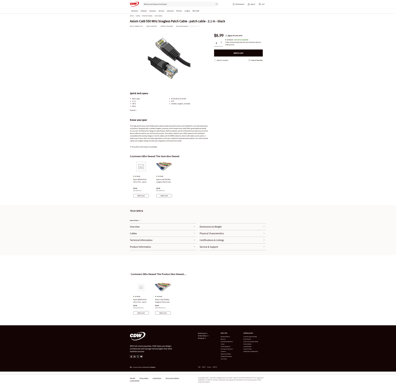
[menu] (238, 4)
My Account (202, 333)
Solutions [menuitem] (152, 11)
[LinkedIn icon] (134, 356)
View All (133, 110)
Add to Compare (222, 60)
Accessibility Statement (227, 341)
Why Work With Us (225, 336)
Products (201, 338)
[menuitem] (234, 4)
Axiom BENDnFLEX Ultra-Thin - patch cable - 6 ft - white (139, 300)
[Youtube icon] (141, 356)
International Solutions (227, 349)
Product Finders (247, 349)
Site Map (132, 378)
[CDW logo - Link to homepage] (134, 4)
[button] (261, 4)
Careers (223, 344)
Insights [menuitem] (187, 11)
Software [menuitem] (144, 11)
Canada (209, 367)
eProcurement (247, 339)
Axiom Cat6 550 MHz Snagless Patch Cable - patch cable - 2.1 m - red (162, 300)
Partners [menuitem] (179, 11)
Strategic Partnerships (226, 356)
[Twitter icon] (138, 356)
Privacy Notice (144, 378)
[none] (134, 10)
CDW (199, 367)
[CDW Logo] (134, 4)
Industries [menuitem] (170, 11)
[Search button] (216, 4)
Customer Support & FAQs (250, 336)
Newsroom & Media (226, 354)
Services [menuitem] (161, 11)
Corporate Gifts (247, 346)
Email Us (153, 367)
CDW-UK (215, 367)
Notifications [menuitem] (240, 4)
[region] (198, 180)
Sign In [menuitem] (253, 4)
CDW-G (203, 367)
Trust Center (224, 359)
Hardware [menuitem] (134, 11)
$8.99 (219, 35)
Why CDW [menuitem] (196, 11)
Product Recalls (247, 344)
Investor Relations (225, 346)
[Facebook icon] (131, 356)
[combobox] (177, 4)
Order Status (202, 336)
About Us (223, 339)
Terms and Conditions (172, 378)
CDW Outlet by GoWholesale (250, 351)
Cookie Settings (134, 381)
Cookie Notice (157, 378)
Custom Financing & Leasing (250, 341)
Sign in (230, 35)
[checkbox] (215, 60)
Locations (223, 351)
